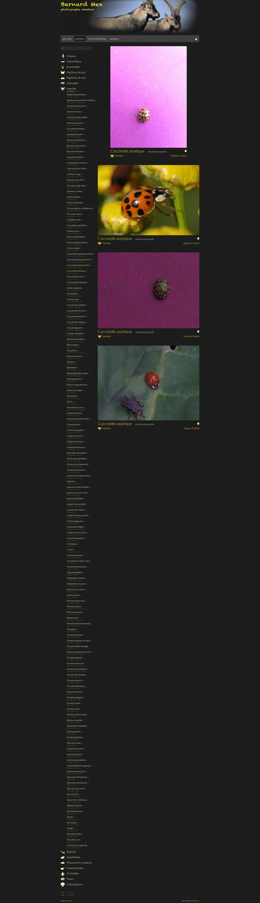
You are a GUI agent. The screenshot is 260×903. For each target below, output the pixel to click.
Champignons (74, 884)
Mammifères (73, 61)
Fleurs (70, 879)
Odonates (72, 83)
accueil (67, 38)
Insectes (71, 88)
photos (79, 38)
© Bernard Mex (66, 901)
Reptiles (71, 851)
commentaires (97, 38)
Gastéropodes (74, 868)
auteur (114, 38)
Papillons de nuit (76, 77)
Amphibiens (73, 857)
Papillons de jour (76, 72)
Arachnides (73, 67)
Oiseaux (71, 56)
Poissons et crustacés (79, 862)
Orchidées (72, 873)
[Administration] (196, 38)
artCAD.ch (195, 901)
